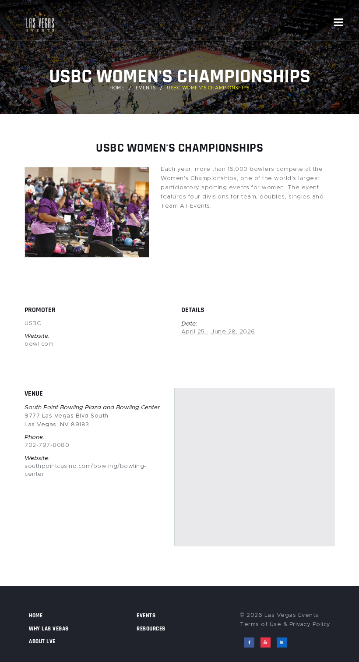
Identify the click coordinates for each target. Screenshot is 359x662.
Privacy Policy (310, 624)
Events (146, 88)
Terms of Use (260, 624)
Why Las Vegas (49, 628)
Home (116, 88)
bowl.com (39, 344)
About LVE (42, 641)
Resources (151, 628)
